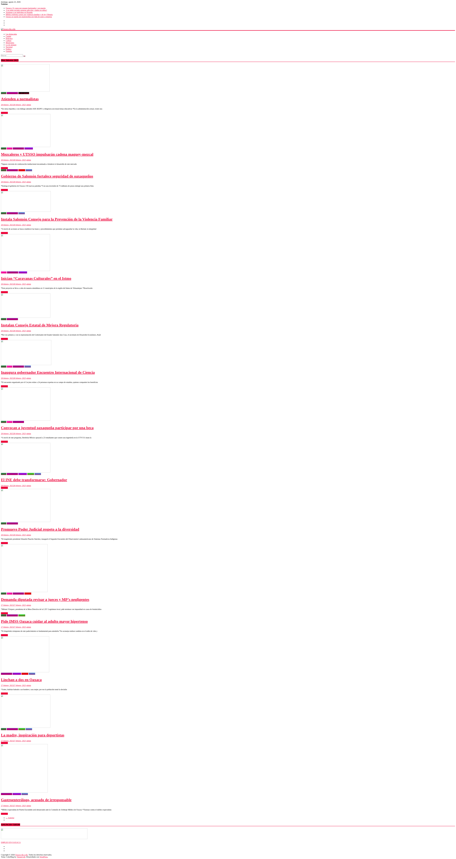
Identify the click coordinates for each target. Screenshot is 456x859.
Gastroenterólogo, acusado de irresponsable (36, 800)
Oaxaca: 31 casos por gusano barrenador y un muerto (26, 8)
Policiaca (9, 38)
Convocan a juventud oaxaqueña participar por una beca (47, 428)
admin (28, 105)
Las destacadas (11, 34)
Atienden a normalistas (20, 99)
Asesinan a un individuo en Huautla (19, 12)
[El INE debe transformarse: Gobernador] (25, 472)
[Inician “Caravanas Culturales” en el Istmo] (25, 270)
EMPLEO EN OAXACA (11, 842)
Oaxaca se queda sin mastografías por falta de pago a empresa (29, 17)
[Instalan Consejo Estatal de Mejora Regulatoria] (25, 317)
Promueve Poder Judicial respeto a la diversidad (40, 529)
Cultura (8, 41)
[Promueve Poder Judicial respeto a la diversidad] (25, 521)
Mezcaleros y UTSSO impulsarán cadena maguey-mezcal (47, 154)
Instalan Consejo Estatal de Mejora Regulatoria (39, 325)
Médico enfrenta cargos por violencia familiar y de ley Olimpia (29, 15)
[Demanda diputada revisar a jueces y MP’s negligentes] (24, 591)
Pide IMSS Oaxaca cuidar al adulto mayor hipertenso (44, 621)
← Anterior (10, 818)
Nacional (9, 47)
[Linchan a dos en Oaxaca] (25, 672)
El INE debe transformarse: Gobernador (34, 480)
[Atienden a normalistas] (25, 91)
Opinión (9, 51)
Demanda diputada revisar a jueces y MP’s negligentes (45, 599)
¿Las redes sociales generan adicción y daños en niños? (26, 10)
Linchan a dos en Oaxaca (21, 680)
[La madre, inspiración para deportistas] (25, 727)
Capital (8, 36)
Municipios (10, 43)
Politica (8, 49)
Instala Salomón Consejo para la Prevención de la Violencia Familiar (57, 219)
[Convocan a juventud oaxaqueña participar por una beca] (25, 420)
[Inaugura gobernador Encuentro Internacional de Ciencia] (26, 364)
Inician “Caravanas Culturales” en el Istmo (36, 278)
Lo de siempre (11, 45)
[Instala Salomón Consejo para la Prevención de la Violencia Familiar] (26, 211)
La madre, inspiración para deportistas (32, 735)
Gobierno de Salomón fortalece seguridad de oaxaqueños (47, 176)
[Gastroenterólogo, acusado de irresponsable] (24, 792)
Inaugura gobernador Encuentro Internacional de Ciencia (48, 372)
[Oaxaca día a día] (228, 29)
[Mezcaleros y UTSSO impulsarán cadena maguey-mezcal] (25, 146)
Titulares (29, 170)
